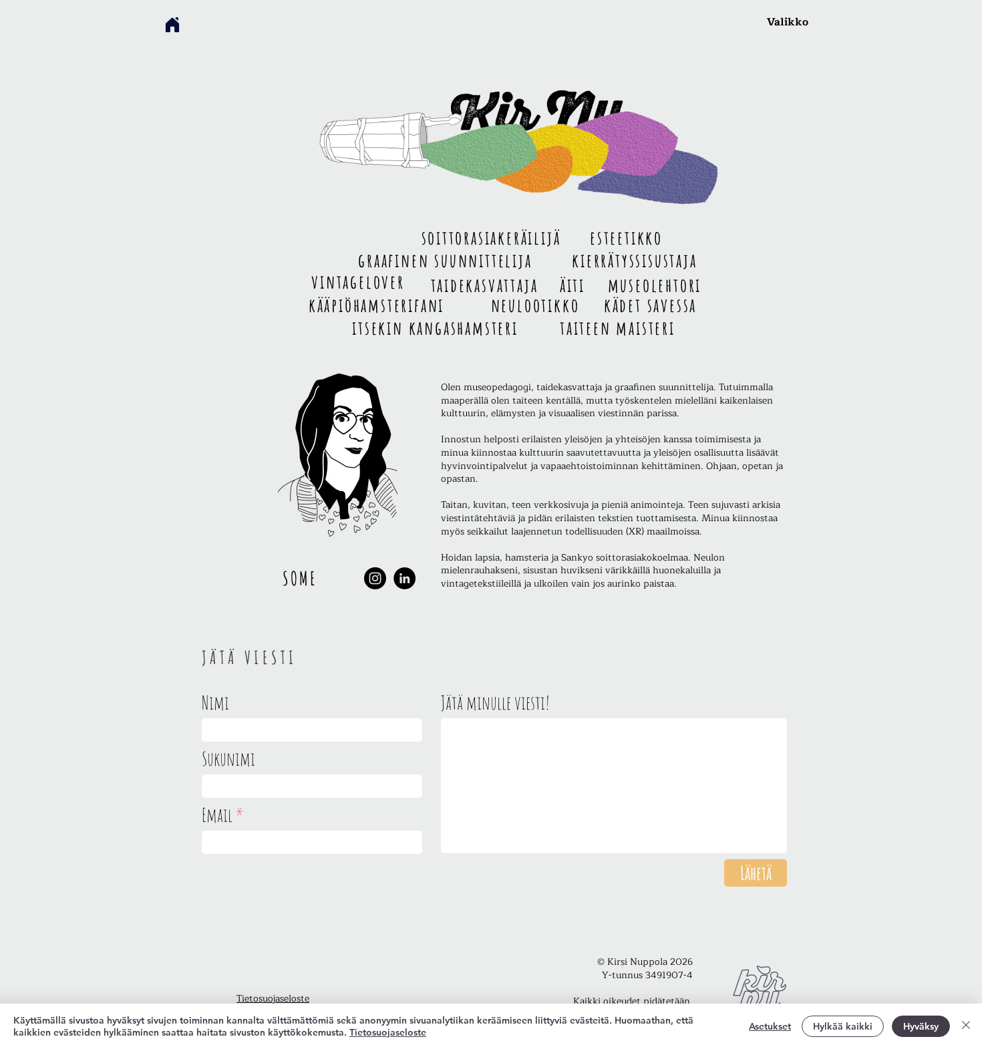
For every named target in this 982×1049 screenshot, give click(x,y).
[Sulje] (966, 1026)
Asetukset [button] (770, 1026)
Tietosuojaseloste (272, 998)
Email (217, 815)
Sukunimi (228, 759)
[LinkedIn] (404, 578)
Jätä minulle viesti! (495, 703)
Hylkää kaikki (842, 1026)
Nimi (215, 703)
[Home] (172, 24)
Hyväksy (921, 1026)
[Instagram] (375, 578)
